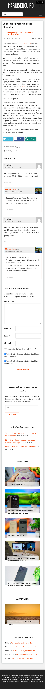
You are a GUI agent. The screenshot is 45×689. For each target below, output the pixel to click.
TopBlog (40, 681)
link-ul (24, 87)
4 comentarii (38, 38)
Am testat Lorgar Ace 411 (17, 484)
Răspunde (7, 182)
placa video (14, 151)
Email (7, 336)
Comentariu (9, 301)
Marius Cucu (10, 189)
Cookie (16, 681)
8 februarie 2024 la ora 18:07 (12, 221)
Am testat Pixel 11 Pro (16, 536)
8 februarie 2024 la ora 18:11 (13, 251)
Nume (7, 328)
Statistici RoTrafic (24, 681)
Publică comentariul (22, 369)
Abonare (12, 414)
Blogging (17, 147)
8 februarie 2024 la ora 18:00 (13, 192)
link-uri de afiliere (33, 679)
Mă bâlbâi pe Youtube (23, 427)
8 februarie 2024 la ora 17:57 (12, 167)
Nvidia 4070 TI (25, 44)
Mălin (7, 643)
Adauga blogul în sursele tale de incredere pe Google (19, 33)
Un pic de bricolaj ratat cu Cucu (22, 643)
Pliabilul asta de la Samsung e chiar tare (21, 447)
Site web (7, 343)
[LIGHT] (40, 2)
